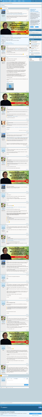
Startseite (4, 1)
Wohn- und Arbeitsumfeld (34, 42)
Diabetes (32, 51)
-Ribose (25, 48)
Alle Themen (32, 48)
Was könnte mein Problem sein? (34, 46)
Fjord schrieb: (8, 217)
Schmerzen (32, 54)
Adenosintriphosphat (17, 48)
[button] (6, 1)
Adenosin (17, 49)
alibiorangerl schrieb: (9, 115)
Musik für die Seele (33, 47)
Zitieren (27, 55)
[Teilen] (27, 10)
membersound (3, 6)
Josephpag (31, 31)
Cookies (8, 413)
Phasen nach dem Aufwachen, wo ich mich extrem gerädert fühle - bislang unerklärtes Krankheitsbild (35, 44)
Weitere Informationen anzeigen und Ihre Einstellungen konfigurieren (8, 415)
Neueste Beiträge (32, 39)
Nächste (6, 8)
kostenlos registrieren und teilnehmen (9, 43)
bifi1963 (40, 60)
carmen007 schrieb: (9, 109)
